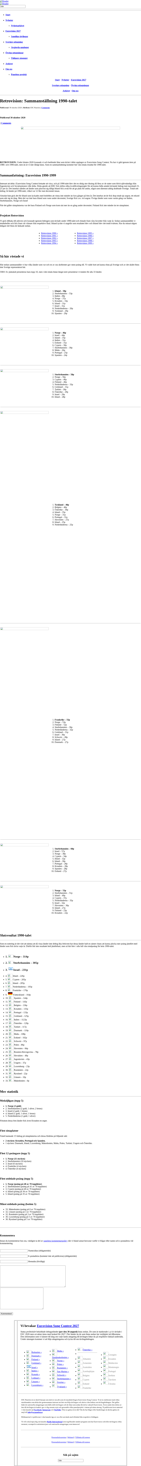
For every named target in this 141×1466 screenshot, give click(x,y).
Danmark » (36, 1356)
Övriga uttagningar (15, 53)
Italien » (35, 1371)
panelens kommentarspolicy (56, 1241)
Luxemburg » (37, 1385)
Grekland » (36, 1363)
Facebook (38, 1410)
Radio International (55, 1422)
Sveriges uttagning (14, 42)
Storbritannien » (64, 1379)
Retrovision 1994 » (49, 243)
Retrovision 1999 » (85, 243)
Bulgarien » (37, 1352)
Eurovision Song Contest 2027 (58, 1326)
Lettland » (36, 1378)
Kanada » (36, 1374)
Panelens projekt (19, 74)
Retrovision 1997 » (85, 238)
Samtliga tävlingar (19, 36)
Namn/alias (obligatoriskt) (39, 1250)
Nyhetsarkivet (17, 25)
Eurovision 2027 (13, 31)
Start (8, 15)
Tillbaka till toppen (82, 1437)
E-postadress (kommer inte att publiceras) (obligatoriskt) (52, 1256)
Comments (45, 108)
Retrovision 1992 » (49, 238)
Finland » (36, 1359)
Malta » (60, 1351)
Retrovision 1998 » (85, 240)
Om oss (9, 69)
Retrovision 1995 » (85, 233)
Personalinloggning (58, 1437)
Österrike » (87, 1350)
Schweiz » (61, 1375)
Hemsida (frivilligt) (36, 1261)
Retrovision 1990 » (49, 233)
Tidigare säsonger (19, 58)
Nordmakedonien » (60, 1357)
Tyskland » (62, 1387)
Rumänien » (62, 1368)
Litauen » (36, 1381)
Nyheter (9, 20)
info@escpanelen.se (35, 1412)
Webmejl (70, 1437)
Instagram (46, 1410)
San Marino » (63, 1371)
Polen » (60, 1364)
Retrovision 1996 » (85, 235)
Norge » (60, 1361)
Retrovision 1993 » (49, 240)
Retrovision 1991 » (49, 235)
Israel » (35, 1367)
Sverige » (61, 1382)
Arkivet (9, 63)
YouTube (57, 1410)
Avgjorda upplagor (20, 47)
